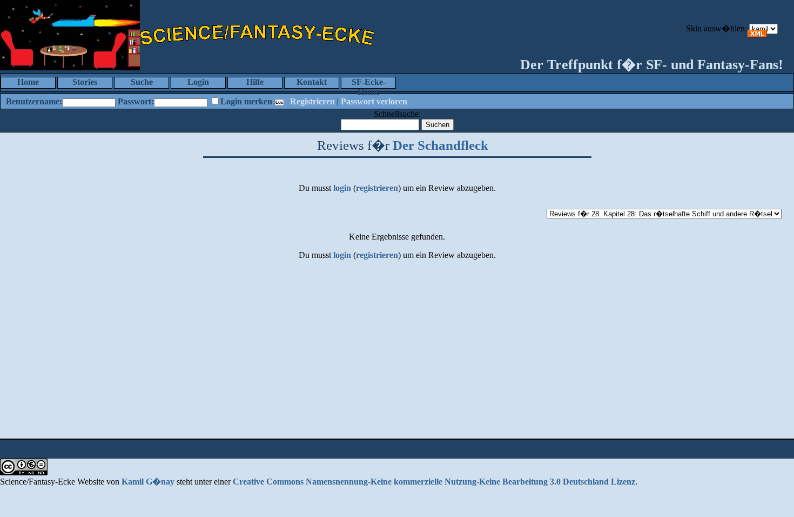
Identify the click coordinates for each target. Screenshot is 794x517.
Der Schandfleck (440, 145)
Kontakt (312, 82)
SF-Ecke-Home (369, 83)
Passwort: (136, 101)
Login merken (246, 101)
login (342, 188)
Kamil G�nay (148, 481)
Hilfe (255, 82)
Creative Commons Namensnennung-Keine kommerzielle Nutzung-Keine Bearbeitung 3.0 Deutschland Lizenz (434, 481)
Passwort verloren (374, 101)
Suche (142, 82)
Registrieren (312, 101)
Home (28, 82)
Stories (84, 82)
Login (198, 82)
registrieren (377, 188)
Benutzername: (34, 101)
